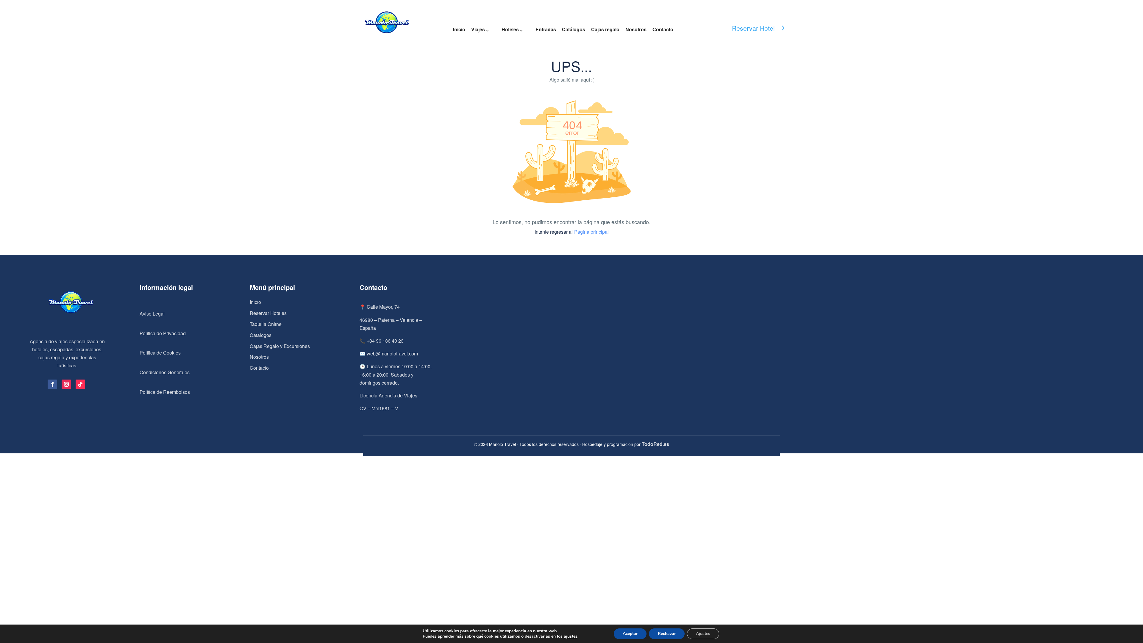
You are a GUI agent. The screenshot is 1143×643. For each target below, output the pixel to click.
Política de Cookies (160, 352)
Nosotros (636, 29)
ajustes (570, 636)
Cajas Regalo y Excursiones (280, 346)
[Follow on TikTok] (80, 384)
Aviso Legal (152, 313)
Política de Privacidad (163, 333)
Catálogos (573, 29)
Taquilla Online (266, 324)
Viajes (478, 29)
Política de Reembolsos (165, 391)
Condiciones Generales (165, 372)
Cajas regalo (605, 29)
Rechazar (667, 633)
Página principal (591, 231)
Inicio (459, 29)
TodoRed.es (655, 444)
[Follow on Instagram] (66, 384)
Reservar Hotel (753, 28)
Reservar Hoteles (268, 313)
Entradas (545, 29)
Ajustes (703, 633)
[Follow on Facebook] (52, 384)
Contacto (662, 29)
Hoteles (510, 29)
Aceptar (630, 633)
